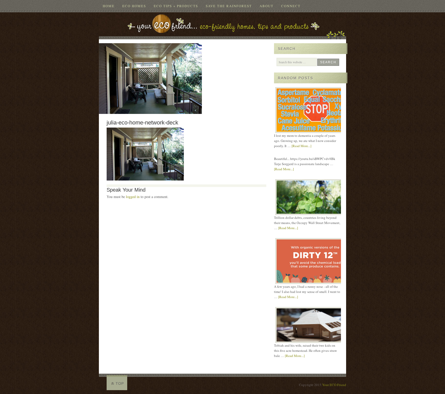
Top (120, 383)
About (266, 6)
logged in (133, 196)
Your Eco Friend (222, 22)
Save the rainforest (229, 6)
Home (109, 6)
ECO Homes (134, 6)
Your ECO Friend (334, 384)
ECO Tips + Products (176, 6)
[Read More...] (301, 146)
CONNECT (291, 6)
